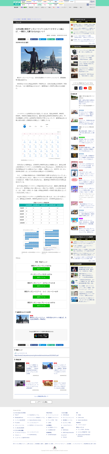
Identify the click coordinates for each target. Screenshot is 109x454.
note (52, 39)
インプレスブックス (34, 432)
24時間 (79, 21)
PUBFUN (78, 422)
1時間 (73, 21)
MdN (62, 427)
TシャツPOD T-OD (52, 420)
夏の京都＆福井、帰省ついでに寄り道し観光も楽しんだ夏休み (86, 132)
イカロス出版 (64, 412)
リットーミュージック (53, 415)
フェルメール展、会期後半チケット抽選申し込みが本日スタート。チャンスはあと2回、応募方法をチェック (84, 30)
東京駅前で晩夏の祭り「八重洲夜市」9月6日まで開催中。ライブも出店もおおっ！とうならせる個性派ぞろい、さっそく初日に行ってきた (87, 151)
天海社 (79, 415)
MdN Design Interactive (68, 432)
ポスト (22, 39)
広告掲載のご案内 (39, 443)
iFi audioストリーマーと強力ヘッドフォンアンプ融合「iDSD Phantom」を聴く (86, 57)
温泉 (49, 7)
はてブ (43, 39)
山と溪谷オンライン (52, 427)
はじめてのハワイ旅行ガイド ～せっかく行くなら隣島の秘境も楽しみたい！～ (86, 299)
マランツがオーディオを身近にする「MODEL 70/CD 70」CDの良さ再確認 (86, 63)
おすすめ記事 (77, 264)
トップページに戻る (41, 402)
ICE (77, 412)
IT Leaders (17, 422)
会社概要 (69, 443)
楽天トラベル (41, 268)
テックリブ (63, 435)
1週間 (86, 21)
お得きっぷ (43, 7)
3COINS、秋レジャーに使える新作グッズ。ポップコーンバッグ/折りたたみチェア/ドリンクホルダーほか (84, 41)
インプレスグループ (77, 443)
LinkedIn (61, 39)
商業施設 (75, 7)
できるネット (18, 435)
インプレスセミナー (34, 422)
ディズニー (64, 7)
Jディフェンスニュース (68, 417)
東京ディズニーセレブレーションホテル (41, 302)
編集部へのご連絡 (49, 443)
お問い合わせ (30, 443)
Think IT (17, 415)
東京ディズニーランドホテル (41, 266)
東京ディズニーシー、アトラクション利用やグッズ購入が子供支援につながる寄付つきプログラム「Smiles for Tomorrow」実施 (86, 184)
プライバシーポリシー (60, 443)
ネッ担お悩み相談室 (19, 427)
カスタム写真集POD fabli (84, 432)
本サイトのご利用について (19, 443)
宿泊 (81, 7)
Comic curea (81, 417)
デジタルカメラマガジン (20, 432)
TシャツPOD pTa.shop (83, 429)
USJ (70, 7)
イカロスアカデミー (67, 425)
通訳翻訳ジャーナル (67, 420)
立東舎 (49, 422)
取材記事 (31, 7)
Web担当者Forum (19, 417)
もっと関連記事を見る (40, 396)
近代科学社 (49, 432)
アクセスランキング (79, 19)
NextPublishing (32, 434)
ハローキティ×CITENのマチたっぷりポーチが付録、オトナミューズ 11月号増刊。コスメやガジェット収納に (84, 33)
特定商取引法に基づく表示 (90, 443)
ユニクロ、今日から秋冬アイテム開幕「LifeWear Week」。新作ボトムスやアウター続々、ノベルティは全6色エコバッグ (84, 37)
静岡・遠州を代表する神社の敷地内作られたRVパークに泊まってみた (86, 101)
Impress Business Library (35, 420)
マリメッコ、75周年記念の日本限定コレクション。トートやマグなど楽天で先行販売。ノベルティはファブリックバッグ (87, 124)
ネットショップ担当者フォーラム (37, 417)
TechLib (65, 437)
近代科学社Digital (52, 434)
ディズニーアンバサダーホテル (41, 274)
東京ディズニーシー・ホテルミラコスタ (41, 283)
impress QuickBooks (82, 420)
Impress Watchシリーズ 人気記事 (83, 237)
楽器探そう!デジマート (53, 417)
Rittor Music (49, 412)
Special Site (77, 46)
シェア (35, 39)
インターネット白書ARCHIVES (22, 437)
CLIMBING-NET (51, 430)
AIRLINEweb (66, 415)
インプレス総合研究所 (20, 420)
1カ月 (92, 21)
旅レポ (37, 7)
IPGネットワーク (80, 427)
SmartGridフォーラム (34, 415)
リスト (27, 39)
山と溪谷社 (49, 425)
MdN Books (65, 430)
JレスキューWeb (67, 422)
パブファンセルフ (82, 424)
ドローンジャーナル (19, 425)
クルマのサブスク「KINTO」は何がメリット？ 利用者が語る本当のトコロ (86, 69)
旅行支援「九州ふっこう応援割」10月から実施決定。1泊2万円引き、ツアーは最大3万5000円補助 (84, 26)
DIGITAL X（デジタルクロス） (36, 425)
